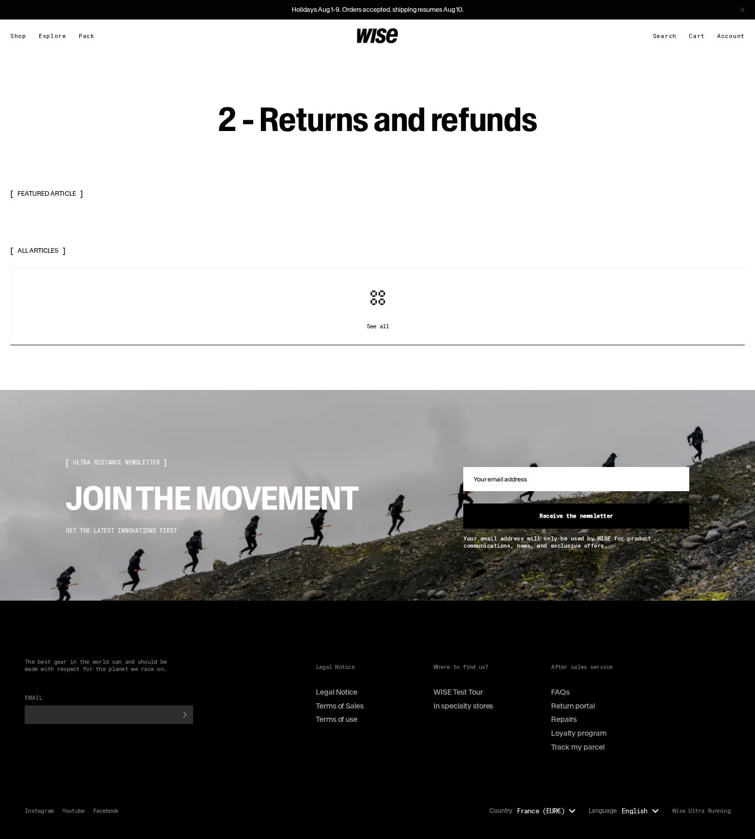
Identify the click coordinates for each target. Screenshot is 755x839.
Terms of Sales (340, 706)
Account (731, 36)
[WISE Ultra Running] (377, 36)
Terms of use (337, 719)
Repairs (564, 719)
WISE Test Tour (458, 692)
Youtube (73, 810)
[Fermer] (742, 10)
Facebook (106, 810)
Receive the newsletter (576, 515)
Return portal (573, 706)
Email (34, 697)
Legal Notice (337, 692)
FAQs (560, 692)
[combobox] (549, 810)
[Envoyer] (185, 714)
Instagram (39, 810)
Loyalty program (579, 733)
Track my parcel (578, 747)
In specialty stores (463, 706)
